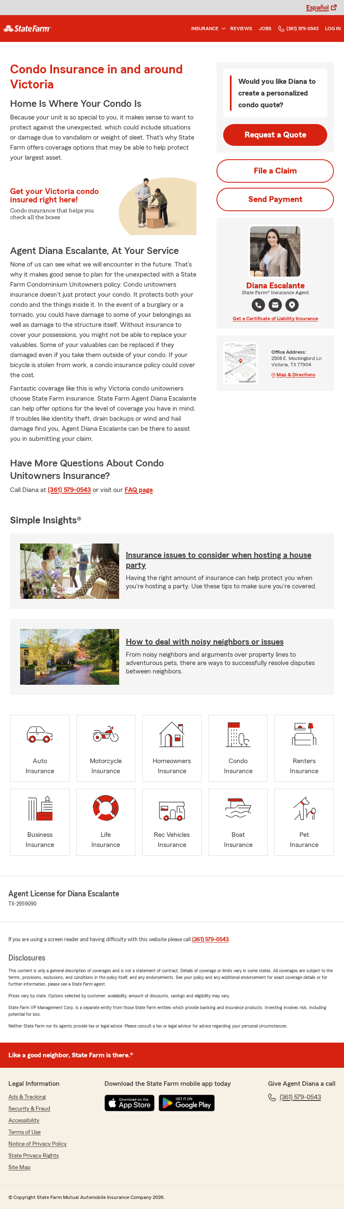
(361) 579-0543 (302, 28)
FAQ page (139, 490)
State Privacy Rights (33, 1156)
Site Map (19, 1167)
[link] (27, 28)
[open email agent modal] (275, 306)
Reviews (241, 28)
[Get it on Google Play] (187, 1103)
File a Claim (275, 171)
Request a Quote (275, 135)
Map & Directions (295, 374)
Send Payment (275, 199)
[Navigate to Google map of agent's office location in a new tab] (292, 305)
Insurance (205, 28)
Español (317, 7)
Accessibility (23, 1121)
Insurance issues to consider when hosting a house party (218, 560)
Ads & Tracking (27, 1097)
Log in (333, 28)
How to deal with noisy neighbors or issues (205, 642)
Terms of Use (24, 1132)
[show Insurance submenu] (222, 29)
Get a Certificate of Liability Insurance (275, 318)
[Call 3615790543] (258, 305)
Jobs (265, 28)
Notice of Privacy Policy (37, 1144)
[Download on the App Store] (129, 1103)
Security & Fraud (29, 1109)
